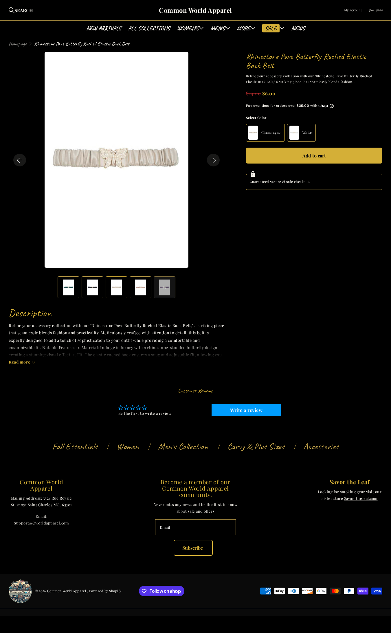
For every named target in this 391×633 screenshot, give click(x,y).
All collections (149, 28)
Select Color (256, 117)
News (298, 28)
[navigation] (20, 160)
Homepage (18, 44)
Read (19, 362)
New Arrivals (103, 28)
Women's (188, 28)
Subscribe (193, 548)
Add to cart (314, 156)
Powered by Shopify (105, 591)
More (244, 28)
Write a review (246, 410)
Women (128, 446)
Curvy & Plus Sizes (255, 446)
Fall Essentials (75, 446)
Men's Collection (183, 446)
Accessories (321, 446)
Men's (217, 28)
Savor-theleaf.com (361, 498)
